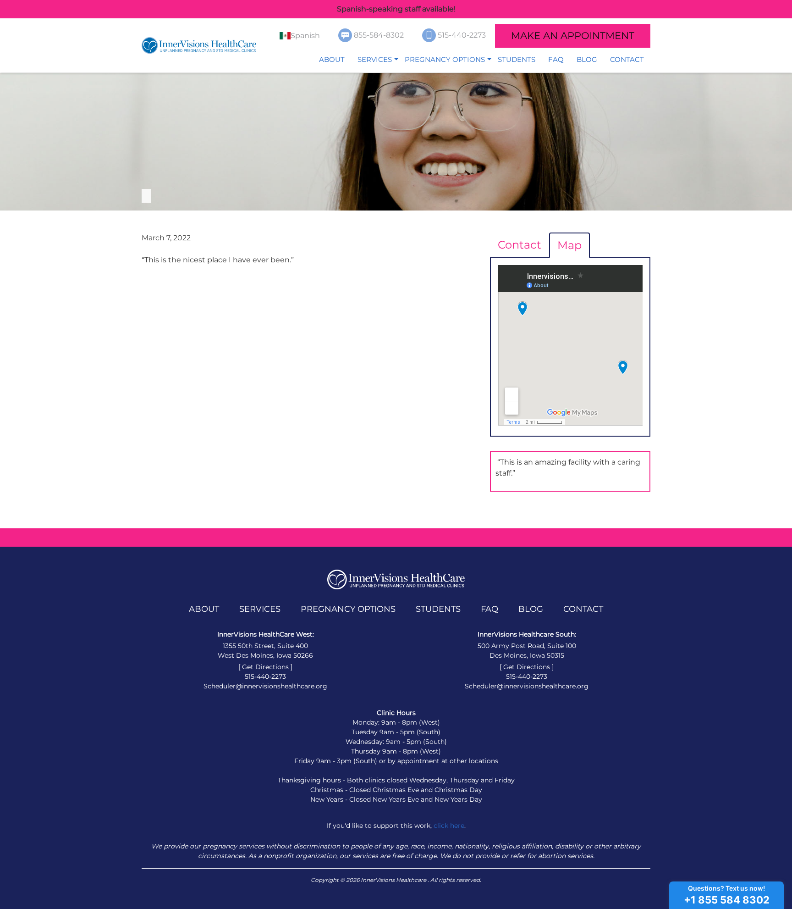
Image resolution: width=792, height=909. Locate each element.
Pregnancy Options (445, 59)
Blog (587, 59)
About (332, 59)
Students (516, 59)
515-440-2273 (463, 35)
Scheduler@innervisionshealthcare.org (265, 686)
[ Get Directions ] (265, 667)
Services (375, 59)
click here (449, 825)
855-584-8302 (380, 35)
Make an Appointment (572, 35)
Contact (627, 59)
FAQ (556, 59)
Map (569, 245)
